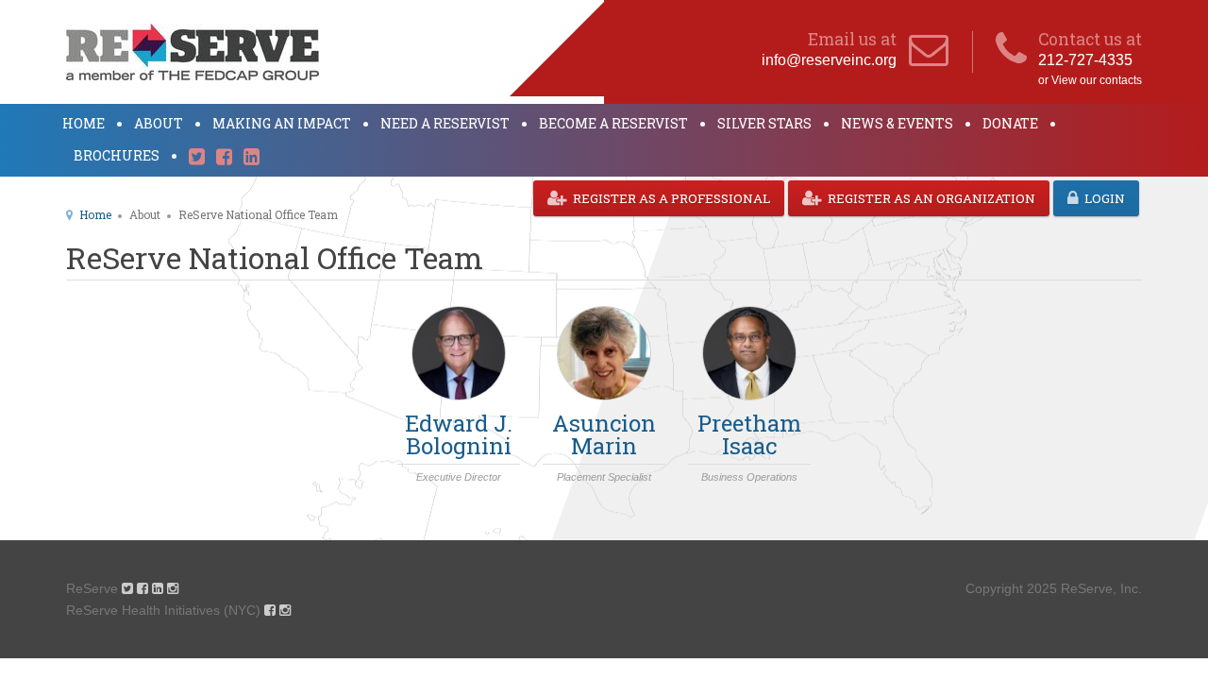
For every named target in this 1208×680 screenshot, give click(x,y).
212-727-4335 (1085, 60)
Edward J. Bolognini (458, 434)
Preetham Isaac (749, 434)
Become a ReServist (613, 123)
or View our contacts (1090, 80)
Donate (1010, 123)
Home (83, 123)
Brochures (116, 155)
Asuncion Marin (604, 434)
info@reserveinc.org (829, 60)
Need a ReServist (445, 123)
